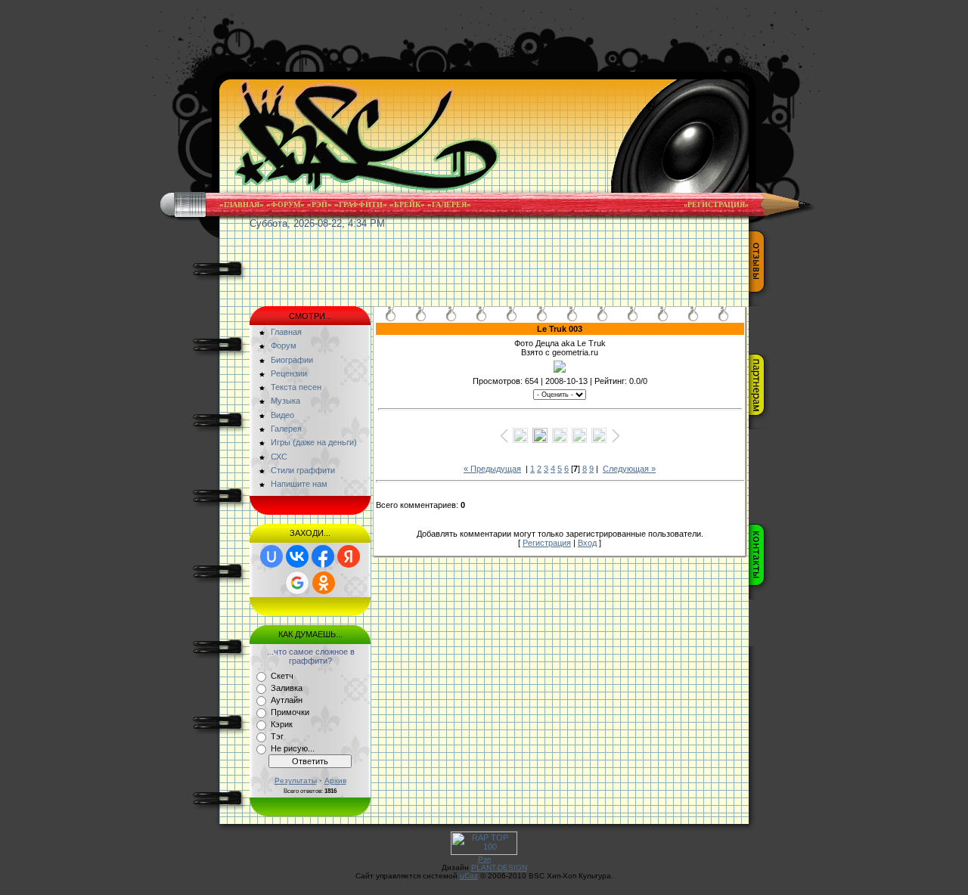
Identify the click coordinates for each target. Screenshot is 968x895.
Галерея (449, 204)
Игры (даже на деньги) (314, 442)
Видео (282, 415)
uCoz (469, 876)
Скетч (282, 675)
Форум (285, 204)
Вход (587, 542)
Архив (335, 780)
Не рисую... (293, 748)
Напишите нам (299, 483)
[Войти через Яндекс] (348, 556)
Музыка (285, 400)
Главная (241, 204)
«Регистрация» (716, 204)
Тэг (277, 736)
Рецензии (289, 373)
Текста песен (296, 387)
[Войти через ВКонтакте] (297, 556)
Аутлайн (286, 700)
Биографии (292, 359)
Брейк (407, 204)
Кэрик (282, 724)
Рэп (319, 204)
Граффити (361, 204)
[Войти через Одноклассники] (323, 582)
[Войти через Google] (297, 583)
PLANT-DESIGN (499, 867)
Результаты (296, 780)
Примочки (290, 712)
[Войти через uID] (271, 556)
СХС (279, 456)
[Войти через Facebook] (323, 556)
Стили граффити (303, 470)
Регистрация (547, 542)
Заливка (286, 687)
